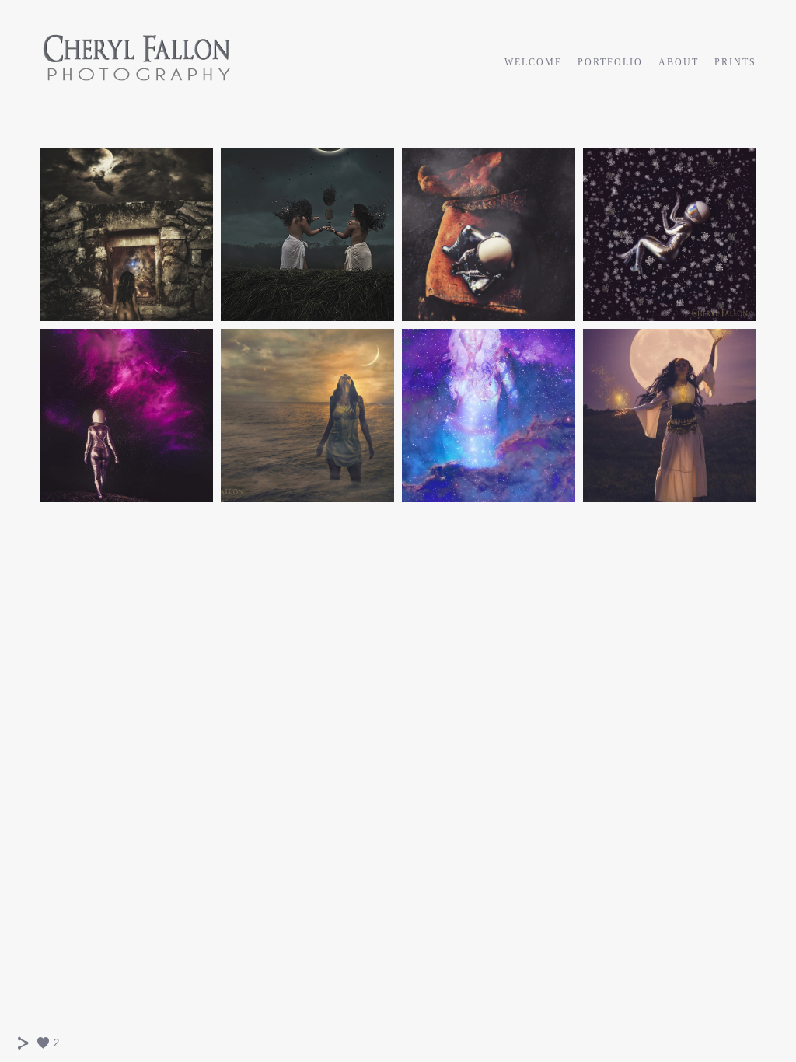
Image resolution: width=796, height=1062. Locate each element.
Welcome (533, 62)
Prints (735, 62)
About (678, 62)
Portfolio (610, 62)
